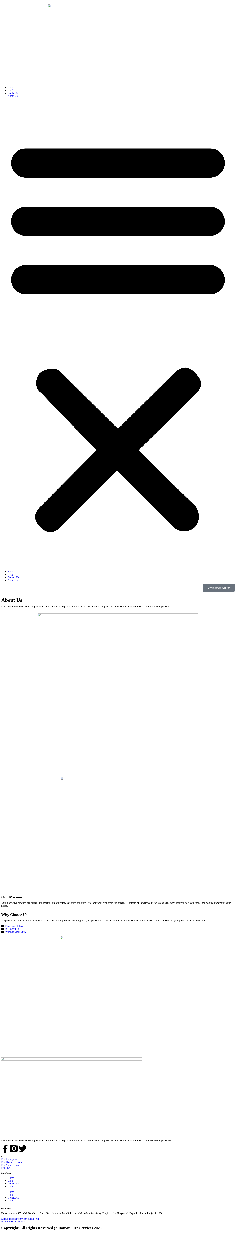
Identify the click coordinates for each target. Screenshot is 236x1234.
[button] (118, 334)
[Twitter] (23, 1149)
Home (11, 87)
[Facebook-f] (5, 1149)
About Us (13, 95)
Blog (10, 90)
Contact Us (13, 93)
